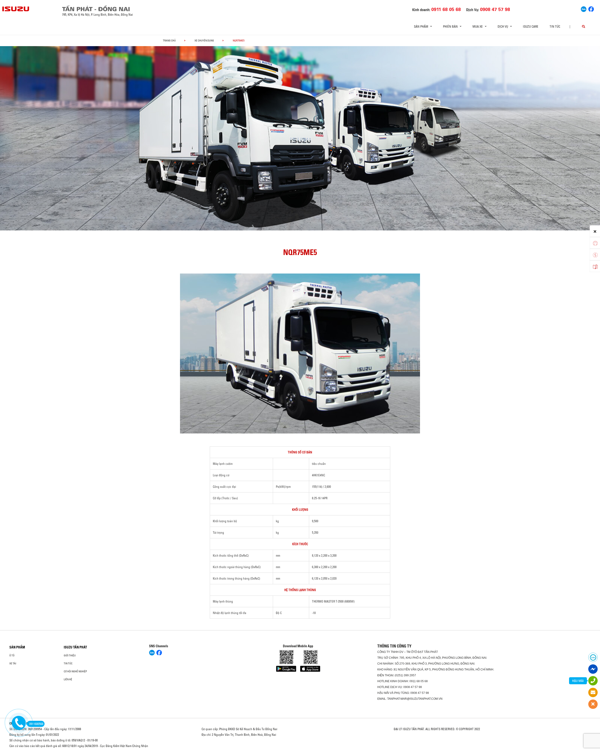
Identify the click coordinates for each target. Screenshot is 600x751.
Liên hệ (68, 679)
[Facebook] (591, 8)
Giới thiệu (70, 655)
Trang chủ (169, 40)
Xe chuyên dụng (204, 40)
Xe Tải (12, 663)
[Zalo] (583, 8)
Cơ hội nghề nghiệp (75, 671)
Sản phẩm (17, 647)
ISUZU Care (530, 26)
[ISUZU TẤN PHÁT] (16, 9)
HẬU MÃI (578, 681)
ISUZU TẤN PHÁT (75, 647)
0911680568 (36, 724)
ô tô (12, 655)
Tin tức (555, 26)
